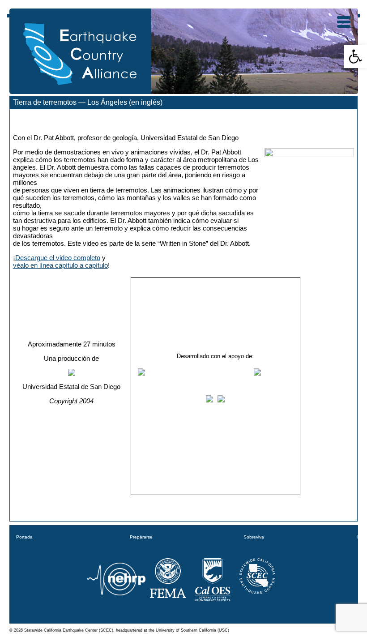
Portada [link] (24, 536)
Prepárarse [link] (141, 536)
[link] (355, 56)
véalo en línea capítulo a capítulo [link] (60, 265)
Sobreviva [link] (253, 536)
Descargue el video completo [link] (57, 257)
